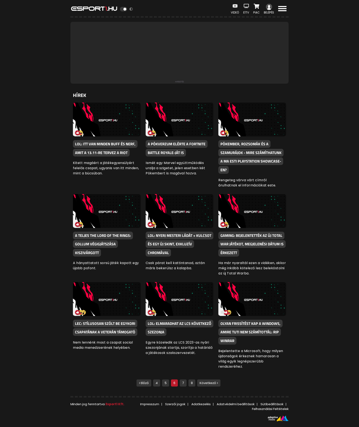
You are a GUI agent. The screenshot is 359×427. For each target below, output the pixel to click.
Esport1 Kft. (115, 404)
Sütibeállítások (272, 404)
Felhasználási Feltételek (270, 409)
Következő (208, 383)
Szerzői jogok (175, 404)
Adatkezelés (201, 404)
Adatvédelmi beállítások (235, 404)
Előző (144, 383)
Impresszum (149, 404)
